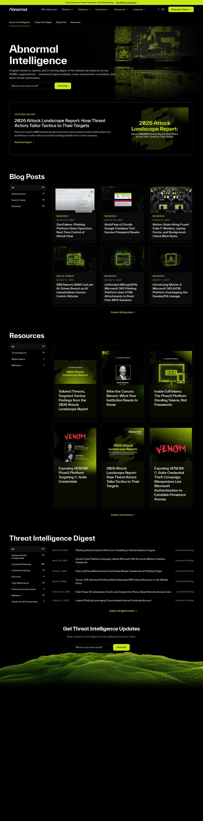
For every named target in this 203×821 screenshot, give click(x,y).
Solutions (83, 9)
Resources (119, 9)
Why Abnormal (49, 9)
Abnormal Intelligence (19, 22)
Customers (101, 9)
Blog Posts (61, 22)
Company (138, 9)
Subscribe (63, 86)
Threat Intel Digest (43, 22)
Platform (66, 9)
